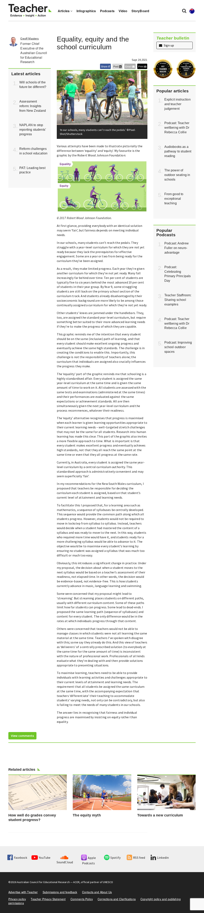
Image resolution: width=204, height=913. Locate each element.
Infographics (86, 11)
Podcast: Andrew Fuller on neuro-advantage (176, 248)
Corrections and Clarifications (117, 899)
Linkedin (163, 858)
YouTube (44, 858)
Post (116, 66)
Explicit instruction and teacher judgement (177, 104)
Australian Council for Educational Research (43, 882)
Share (104, 66)
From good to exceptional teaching (173, 198)
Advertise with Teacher (23, 892)
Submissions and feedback (60, 892)
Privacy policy (17, 899)
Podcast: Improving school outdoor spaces (178, 347)
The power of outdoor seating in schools (177, 175)
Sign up (168, 45)
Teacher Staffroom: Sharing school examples (177, 299)
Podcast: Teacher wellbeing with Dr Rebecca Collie (176, 127)
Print (141, 66)
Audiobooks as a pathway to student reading (177, 151)
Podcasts (107, 11)
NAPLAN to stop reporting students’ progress (32, 129)
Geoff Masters (29, 38)
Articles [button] (64, 11)
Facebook (20, 858)
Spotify (115, 858)
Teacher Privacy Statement (48, 899)
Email (128, 66)
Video (123, 11)
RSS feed (139, 858)
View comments (22, 736)
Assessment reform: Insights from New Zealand (32, 106)
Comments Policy (82, 899)
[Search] (184, 10)
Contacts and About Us (97, 892)
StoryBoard (140, 11)
